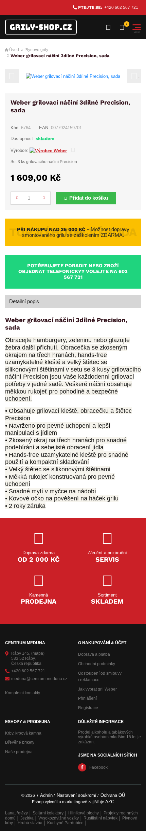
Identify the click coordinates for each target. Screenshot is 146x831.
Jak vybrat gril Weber (97, 689)
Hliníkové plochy (83, 813)
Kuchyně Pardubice (65, 823)
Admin (46, 795)
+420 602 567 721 (121, 7)
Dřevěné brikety (19, 742)
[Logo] (41, 27)
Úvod (14, 49)
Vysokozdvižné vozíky (58, 818)
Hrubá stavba (30, 823)
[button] (12, 76)
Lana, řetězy (16, 813)
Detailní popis (24, 301)
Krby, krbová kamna (23, 733)
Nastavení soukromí (76, 795)
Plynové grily (36, 49)
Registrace (88, 707)
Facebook (98, 767)
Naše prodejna (19, 751)
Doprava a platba (94, 654)
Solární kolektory (48, 813)
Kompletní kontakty (22, 693)
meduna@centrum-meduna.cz (39, 678)
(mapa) (37, 653)
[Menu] (136, 27)
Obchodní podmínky (96, 663)
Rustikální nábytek (100, 818)
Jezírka (27, 818)
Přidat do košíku (88, 198)
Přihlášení (87, 698)
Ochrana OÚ (113, 795)
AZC (109, 801)
